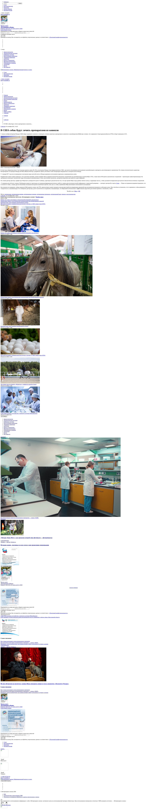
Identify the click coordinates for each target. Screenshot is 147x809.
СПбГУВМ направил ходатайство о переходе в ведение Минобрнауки (19, 413)
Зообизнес (6, 59)
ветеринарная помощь (17, 194)
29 (1, 738)
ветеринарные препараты (43, 194)
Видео (5, 65)
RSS (5, 794)
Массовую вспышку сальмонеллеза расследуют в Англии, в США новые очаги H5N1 (23, 204)
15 (4, 611)
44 (1, 611)
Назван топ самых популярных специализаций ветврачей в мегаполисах (20, 199)
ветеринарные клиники (30, 194)
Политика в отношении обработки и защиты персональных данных (21, 797)
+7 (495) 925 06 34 (5, 776)
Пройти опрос (39, 197)
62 (4, 35)
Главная (6, 115)
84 (4, 738)
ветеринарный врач (56, 194)
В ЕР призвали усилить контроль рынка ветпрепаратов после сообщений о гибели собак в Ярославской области (30, 617)
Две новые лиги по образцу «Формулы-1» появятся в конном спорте (18, 384)
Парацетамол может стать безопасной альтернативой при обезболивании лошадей (22, 201)
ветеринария (8, 194)
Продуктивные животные (10, 56)
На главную (4, 416)
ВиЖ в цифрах (7, 111)
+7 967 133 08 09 (5, 79)
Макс (75, 191)
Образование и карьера (10, 63)
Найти (20, 3)
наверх (3, 748)
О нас (5, 5)
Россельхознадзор (8, 6)
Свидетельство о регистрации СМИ (13, 795)
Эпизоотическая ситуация (10, 53)
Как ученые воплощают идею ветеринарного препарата (15, 641)
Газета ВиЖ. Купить (6, 30)
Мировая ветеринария (9, 61)
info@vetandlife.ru (5, 14)
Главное (6, 95)
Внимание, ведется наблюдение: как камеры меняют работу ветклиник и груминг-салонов (24, 644)
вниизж (64, 194)
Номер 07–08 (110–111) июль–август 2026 (11, 28)
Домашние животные (9, 57)
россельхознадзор (70, 194)
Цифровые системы (9, 54)
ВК (79, 191)
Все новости (7, 67)
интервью (3, 436)
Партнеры (6, 7)
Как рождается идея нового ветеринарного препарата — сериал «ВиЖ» (20, 642)
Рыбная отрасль (8, 102)
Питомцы (3, 519)
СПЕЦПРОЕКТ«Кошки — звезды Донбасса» (8, 541)
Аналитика (6, 64)
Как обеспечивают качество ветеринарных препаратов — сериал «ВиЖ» (20, 517)
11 (1, 35)
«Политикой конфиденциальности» (58, 37)
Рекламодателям (8, 10)
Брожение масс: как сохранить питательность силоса (14, 202)
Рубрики (6, 2)
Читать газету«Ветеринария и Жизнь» (7, 26)
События (6, 113)
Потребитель (7, 107)
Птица (5, 100)
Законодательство (8, 52)
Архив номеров (8, 9)
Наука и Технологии (9, 60)
